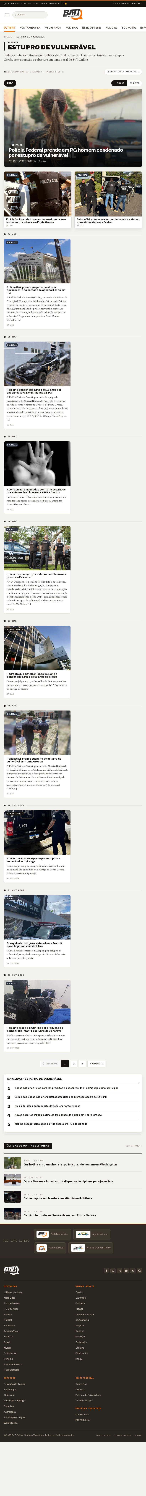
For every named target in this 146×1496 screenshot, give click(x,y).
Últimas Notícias (13, 1292)
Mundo (8, 1347)
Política (72, 27)
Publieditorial (11, 1370)
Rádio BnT (136, 3)
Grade (120, 83)
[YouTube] (126, 1270)
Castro (79, 1292)
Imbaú (78, 1359)
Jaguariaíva (82, 1320)
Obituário (9, 1395)
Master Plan (82, 1414)
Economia (129, 27)
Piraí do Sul (81, 1353)
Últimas (9, 27)
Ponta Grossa (30, 27)
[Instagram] (119, 1270)
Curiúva (79, 1347)
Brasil (7, 1342)
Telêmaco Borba (84, 1314)
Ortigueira (81, 1342)
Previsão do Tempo (14, 1384)
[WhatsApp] (132, 1270)
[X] (113, 1270)
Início (8, 37)
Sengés (79, 1331)
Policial (111, 27)
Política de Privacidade (88, 1395)
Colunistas (10, 1353)
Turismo (8, 1359)
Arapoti (79, 1325)
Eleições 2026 (91, 27)
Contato (80, 1389)
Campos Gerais (121, 3)
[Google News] (139, 1270)
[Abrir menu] (7, 15)
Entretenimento (13, 1364)
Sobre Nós (81, 1384)
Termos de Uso (83, 1400)
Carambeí (80, 1297)
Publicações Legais (14, 1417)
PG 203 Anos (53, 27)
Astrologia (10, 1412)
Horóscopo (10, 1389)
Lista (136, 83)
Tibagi (79, 1309)
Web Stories (11, 1423)
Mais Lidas (9, 1297)
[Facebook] (106, 1270)
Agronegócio (11, 1331)
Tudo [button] (10, 83)
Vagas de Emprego (14, 1400)
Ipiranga (80, 1336)
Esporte (8, 1336)
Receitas (9, 1406)
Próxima (95, 1063)
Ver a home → (134, 1146)
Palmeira (80, 1303)
